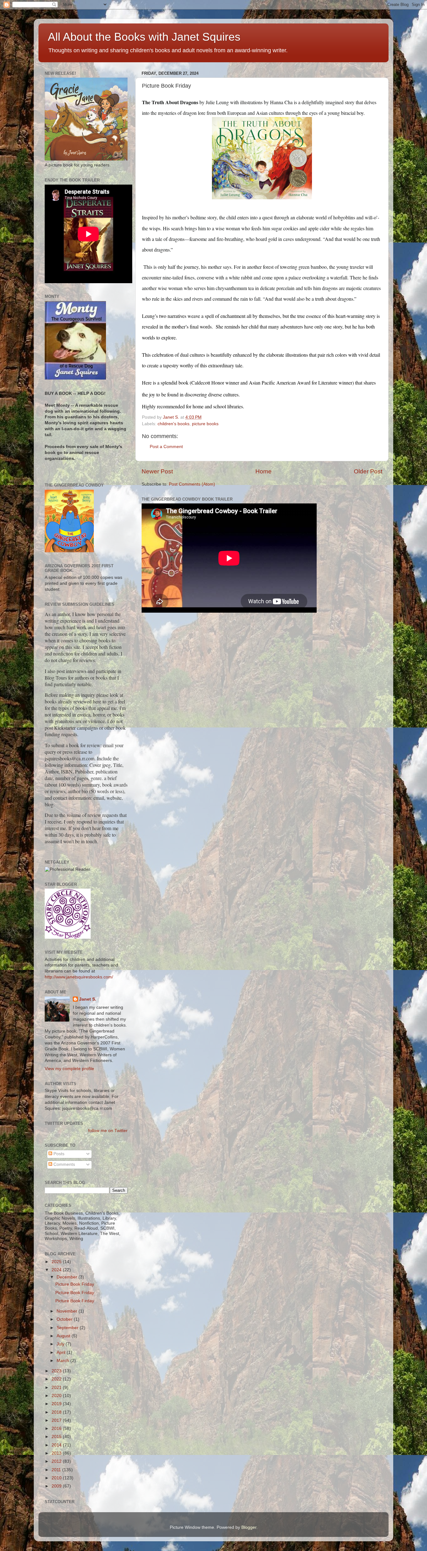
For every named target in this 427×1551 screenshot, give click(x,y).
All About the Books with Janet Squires (144, 36)
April (62, 1352)
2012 (57, 1461)
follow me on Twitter (108, 1130)
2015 (57, 1436)
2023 (57, 1371)
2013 (57, 1453)
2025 (57, 1261)
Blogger (248, 1527)
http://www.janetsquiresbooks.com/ (79, 977)
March (63, 1360)
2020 (57, 1395)
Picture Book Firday (74, 1300)
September (68, 1327)
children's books (173, 423)
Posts (58, 1153)
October (65, 1319)
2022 (57, 1379)
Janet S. (87, 999)
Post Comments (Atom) (192, 484)
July (61, 1344)
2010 (57, 1478)
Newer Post (157, 471)
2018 (57, 1412)
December (67, 1277)
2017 (57, 1420)
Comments (63, 1164)
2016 (57, 1428)
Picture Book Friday (74, 1284)
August (64, 1336)
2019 (57, 1403)
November (67, 1311)
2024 (57, 1270)
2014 (57, 1445)
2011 (57, 1469)
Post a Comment (166, 446)
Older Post (368, 471)
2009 (57, 1486)
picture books (205, 423)
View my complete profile (69, 1068)
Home (263, 471)
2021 (57, 1387)
